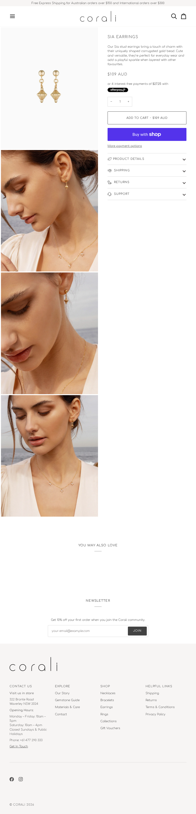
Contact (61, 714)
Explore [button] (62, 686)
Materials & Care (67, 707)
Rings (104, 714)
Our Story (62, 693)
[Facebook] (12, 779)
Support (121, 194)
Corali (19, 804)
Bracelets (107, 700)
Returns (121, 182)
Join (137, 630)
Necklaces (107, 693)
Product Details (128, 159)
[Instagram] (21, 779)
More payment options (125, 146)
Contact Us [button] (21, 686)
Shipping (121, 170)
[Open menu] (14, 16)
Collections (108, 721)
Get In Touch (19, 746)
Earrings (106, 707)
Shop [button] (105, 686)
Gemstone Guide (67, 700)
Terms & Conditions (160, 707)
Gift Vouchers (110, 728)
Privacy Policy (155, 714)
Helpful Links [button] (159, 686)
